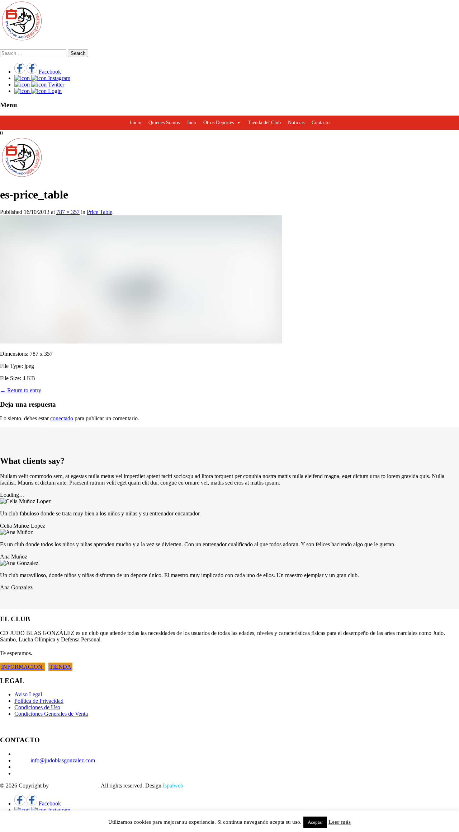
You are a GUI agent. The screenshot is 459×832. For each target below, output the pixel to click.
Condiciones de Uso (37, 707)
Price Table (99, 212)
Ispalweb (173, 785)
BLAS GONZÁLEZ (74, 785)
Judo (191, 122)
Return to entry (20, 390)
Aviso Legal (28, 694)
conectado (61, 418)
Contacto (321, 122)
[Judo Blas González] (21, 40)
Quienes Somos (164, 122)
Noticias (296, 122)
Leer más (339, 822)
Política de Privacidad (38, 701)
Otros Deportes (218, 122)
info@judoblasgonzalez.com (62, 760)
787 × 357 (68, 212)
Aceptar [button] (315, 822)
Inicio (135, 122)
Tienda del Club (264, 122)
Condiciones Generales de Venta (51, 714)
